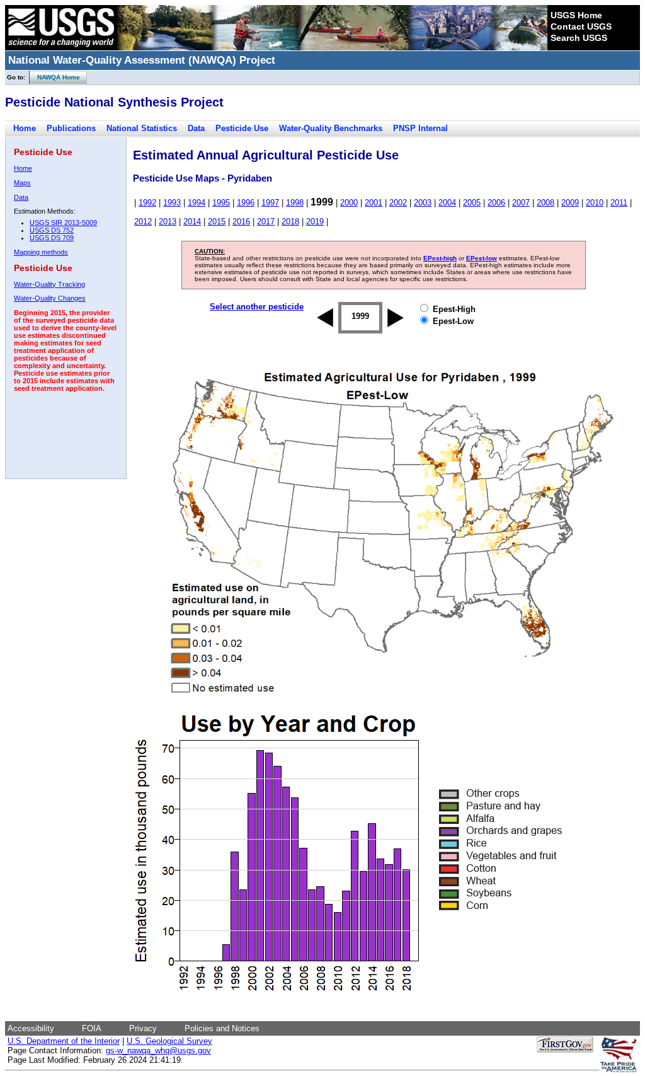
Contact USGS (581, 26)
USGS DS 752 (52, 230)
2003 (422, 202)
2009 (570, 202)
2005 (472, 202)
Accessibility (31, 1028)
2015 (216, 221)
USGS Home (576, 15)
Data (196, 128)
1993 (172, 202)
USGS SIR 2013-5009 (63, 222)
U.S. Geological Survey (169, 1041)
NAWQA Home (55, 77)
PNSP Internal (420, 128)
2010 (594, 202)
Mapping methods (41, 252)
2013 (167, 221)
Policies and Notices (222, 1028)
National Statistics (141, 128)
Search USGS (579, 38)
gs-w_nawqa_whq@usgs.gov (158, 1050)
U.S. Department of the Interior (64, 1041)
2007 (521, 202)
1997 (270, 202)
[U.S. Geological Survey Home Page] (61, 47)
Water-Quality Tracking (49, 284)
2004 (447, 202)
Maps (22, 183)
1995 (221, 202)
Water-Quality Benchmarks (330, 128)
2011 (618, 202)
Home (24, 128)
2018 (290, 221)
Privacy (143, 1028)
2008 (545, 202)
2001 (373, 202)
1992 (147, 202)
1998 (295, 202)
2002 (398, 202)
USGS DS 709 (52, 237)
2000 (349, 202)
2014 (192, 221)
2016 (241, 221)
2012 (143, 221)
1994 (196, 202)
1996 (245, 202)
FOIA (91, 1028)
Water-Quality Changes (50, 298)
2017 (266, 221)
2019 (315, 221)
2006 (496, 202)
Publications (71, 128)
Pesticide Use (241, 128)
